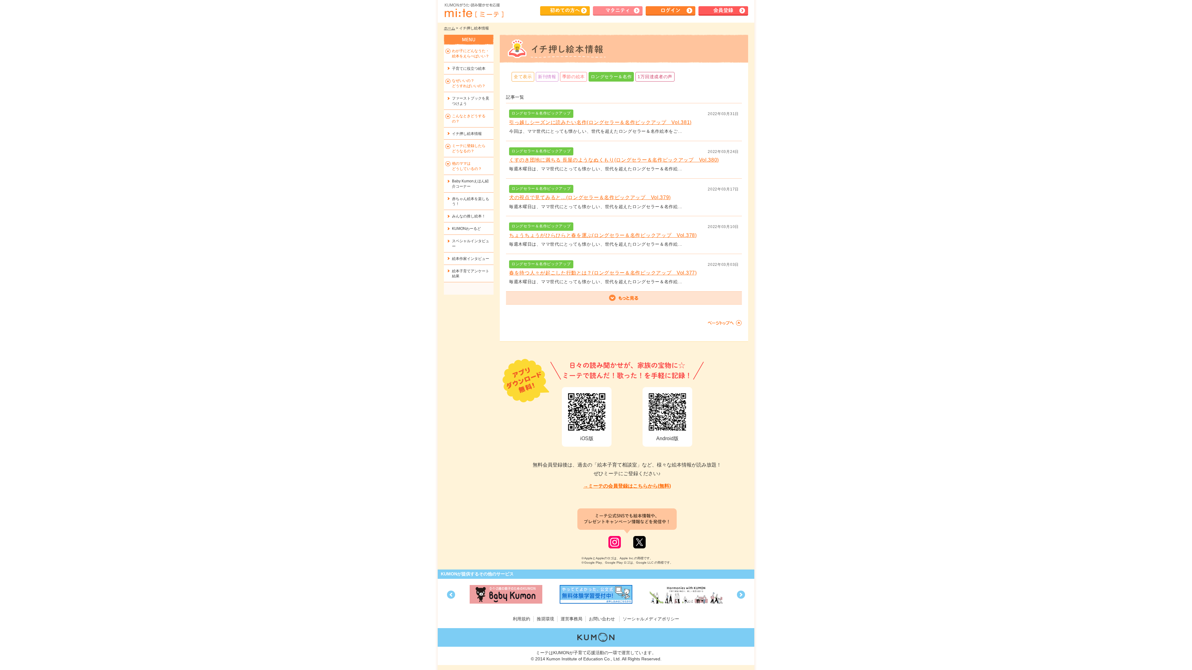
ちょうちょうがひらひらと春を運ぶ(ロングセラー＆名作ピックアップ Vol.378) (603, 235)
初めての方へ (565, 10)
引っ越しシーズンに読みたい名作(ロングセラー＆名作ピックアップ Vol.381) (600, 122)
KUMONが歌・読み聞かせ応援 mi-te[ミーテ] (473, 10)
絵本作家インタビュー (470, 259)
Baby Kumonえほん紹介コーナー (470, 184)
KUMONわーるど (466, 228)
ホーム (449, 28)
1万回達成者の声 (655, 76)
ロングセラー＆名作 (611, 76)
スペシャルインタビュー (470, 243)
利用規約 (521, 618)
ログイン (670, 10)
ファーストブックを (470, 101)
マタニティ (617, 10)
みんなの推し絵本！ (468, 216)
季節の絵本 (573, 76)
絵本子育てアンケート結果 (470, 274)
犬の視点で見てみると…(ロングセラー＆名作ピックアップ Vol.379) (590, 197)
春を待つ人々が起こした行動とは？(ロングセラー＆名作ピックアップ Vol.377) (603, 272)
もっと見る (624, 298)
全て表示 (523, 76)
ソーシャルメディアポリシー (651, 618)
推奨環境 (545, 618)
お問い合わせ (602, 618)
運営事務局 (571, 618)
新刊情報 (547, 76)
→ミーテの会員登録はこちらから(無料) (627, 486)
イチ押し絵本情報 (467, 134)
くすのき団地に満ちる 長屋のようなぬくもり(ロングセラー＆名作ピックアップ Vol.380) (614, 160)
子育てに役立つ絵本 (468, 68)
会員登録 (723, 10)
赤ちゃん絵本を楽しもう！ (470, 201)
